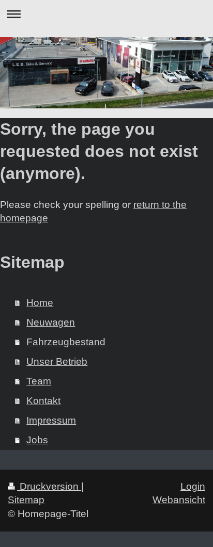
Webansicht (179, 499)
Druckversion (49, 486)
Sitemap (26, 499)
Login (192, 486)
